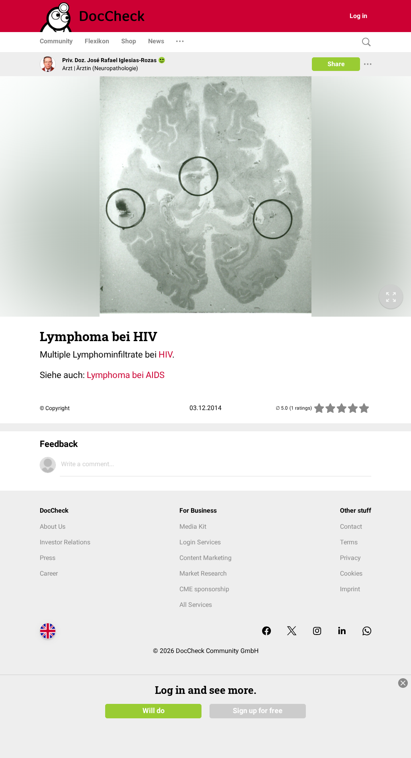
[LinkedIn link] (342, 631)
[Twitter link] (292, 631)
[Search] (364, 42)
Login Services (200, 542)
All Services (195, 604)
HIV (165, 355)
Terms (349, 542)
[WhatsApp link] (366, 631)
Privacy (350, 558)
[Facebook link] (266, 631)
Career (49, 573)
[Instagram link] (317, 631)
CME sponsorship (204, 589)
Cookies (351, 573)
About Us (52, 526)
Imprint (350, 589)
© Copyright (55, 408)
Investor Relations (65, 542)
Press (47, 558)
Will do (153, 711)
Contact (351, 526)
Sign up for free (258, 711)
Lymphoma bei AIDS (126, 375)
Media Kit (192, 526)
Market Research (203, 573)
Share (336, 64)
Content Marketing (205, 558)
